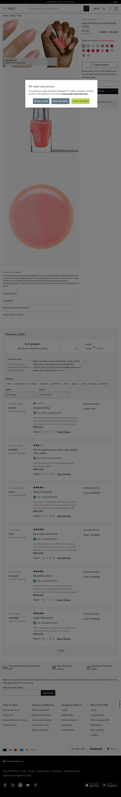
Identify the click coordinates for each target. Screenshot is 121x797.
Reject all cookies (60, 101)
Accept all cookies (81, 101)
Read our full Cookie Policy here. (75, 94)
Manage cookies (41, 101)
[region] (61, 94)
